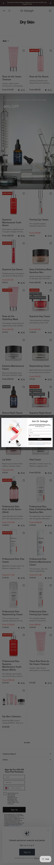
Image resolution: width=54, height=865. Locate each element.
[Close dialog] (51, 419)
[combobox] (30, 435)
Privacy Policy (40, 444)
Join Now (40, 439)
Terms (43, 444)
